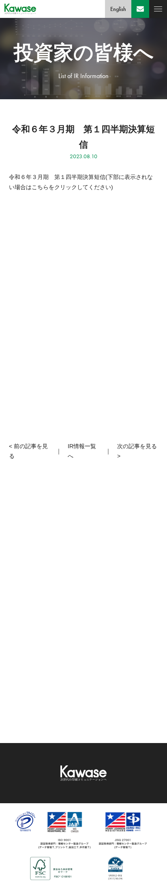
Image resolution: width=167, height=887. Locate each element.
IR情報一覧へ (82, 451)
